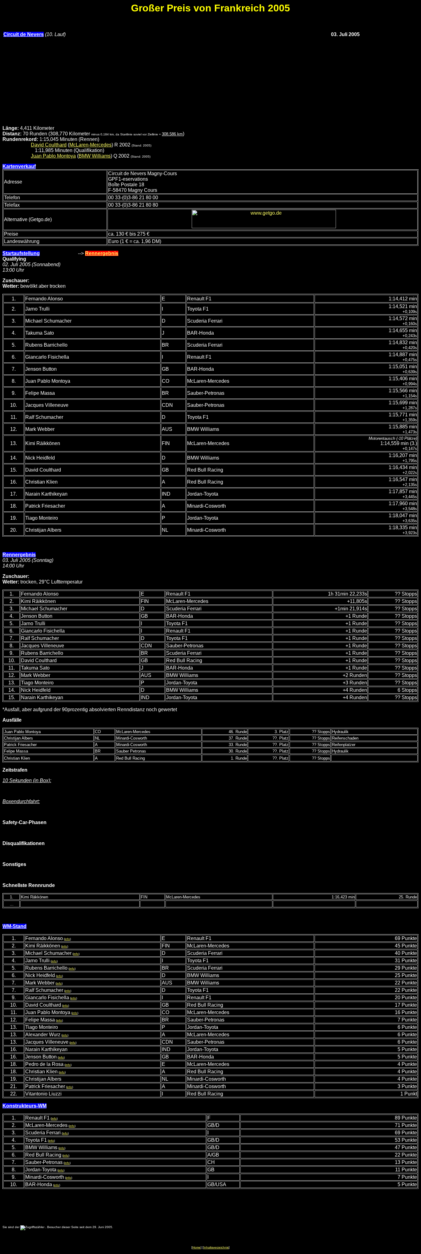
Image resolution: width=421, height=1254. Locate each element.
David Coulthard (49, 144)
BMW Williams (95, 156)
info (67, 939)
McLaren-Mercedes (90, 144)
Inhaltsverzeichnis (216, 1247)
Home (196, 1247)
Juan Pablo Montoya (53, 156)
